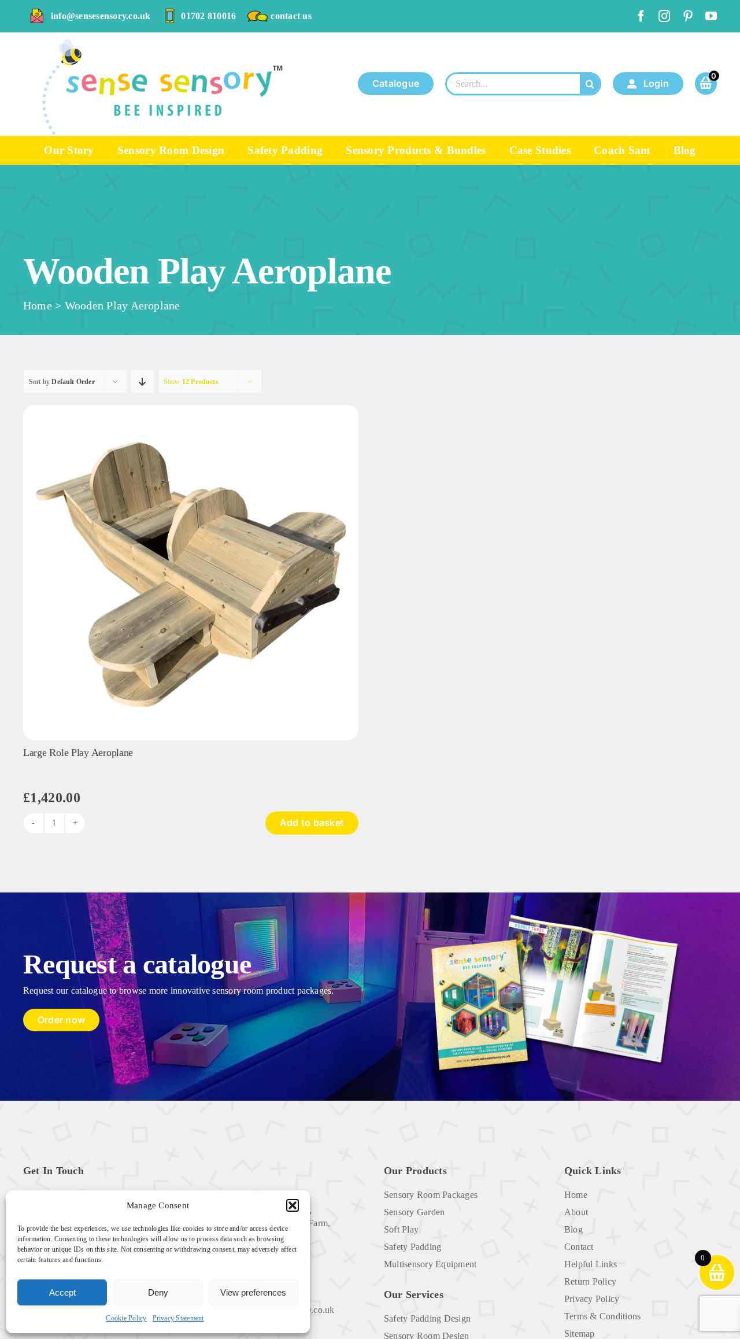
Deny (158, 1292)
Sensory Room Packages (431, 1195)
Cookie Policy (126, 1318)
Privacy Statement (178, 1318)
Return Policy (590, 1281)
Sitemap (579, 1333)
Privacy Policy (591, 1299)
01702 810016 (208, 16)
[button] (292, 1205)
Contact (579, 1247)
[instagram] (664, 16)
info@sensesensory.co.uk (101, 16)
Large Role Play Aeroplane (78, 752)
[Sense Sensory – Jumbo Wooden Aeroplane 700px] (190, 409)
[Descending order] (142, 381)
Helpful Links (590, 1264)
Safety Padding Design (427, 1318)
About (576, 1212)
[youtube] (711, 16)
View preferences (253, 1292)
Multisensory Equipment (430, 1264)
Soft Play (401, 1229)
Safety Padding (412, 1247)
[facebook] (641, 16)
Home (37, 305)
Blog (573, 1229)
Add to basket (312, 822)
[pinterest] (688, 16)
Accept (62, 1292)
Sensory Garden (414, 1212)
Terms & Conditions (602, 1316)
